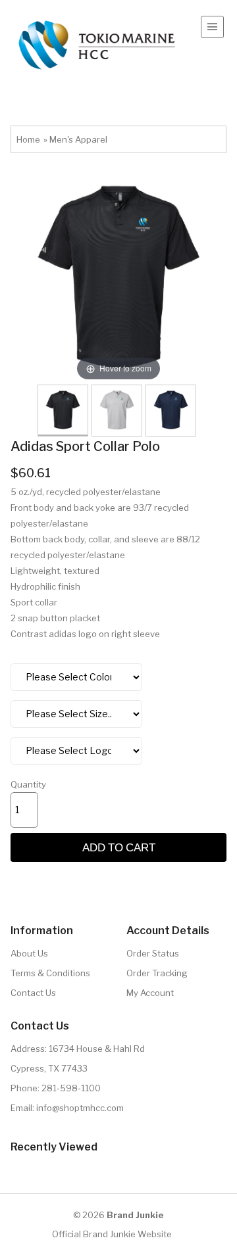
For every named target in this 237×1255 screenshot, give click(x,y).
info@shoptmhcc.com (80, 1107)
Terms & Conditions (50, 973)
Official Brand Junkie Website (112, 1234)
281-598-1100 (71, 1088)
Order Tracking (157, 973)
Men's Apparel (78, 139)
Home (28, 139)
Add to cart (118, 847)
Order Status (152, 953)
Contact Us (33, 992)
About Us (29, 953)
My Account (150, 992)
